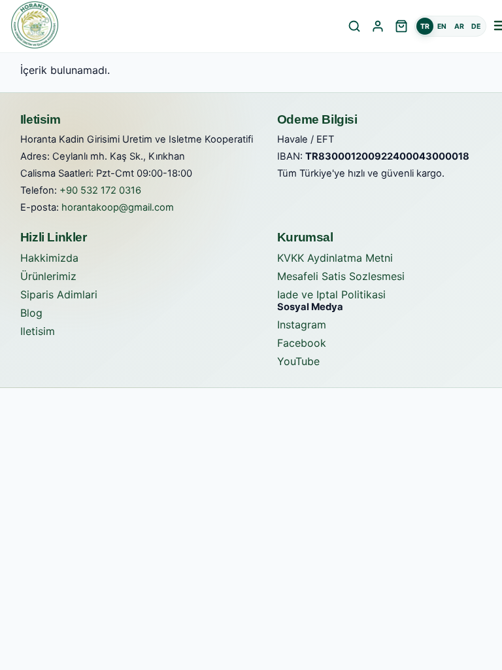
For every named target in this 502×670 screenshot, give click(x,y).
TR (424, 26)
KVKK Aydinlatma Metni (335, 257)
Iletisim (37, 331)
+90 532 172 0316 (100, 190)
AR (459, 26)
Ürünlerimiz (48, 276)
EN (441, 26)
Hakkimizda (49, 257)
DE (475, 26)
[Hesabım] (377, 26)
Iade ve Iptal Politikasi (331, 294)
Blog (31, 312)
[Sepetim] (401, 26)
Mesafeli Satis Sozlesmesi (341, 276)
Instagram (301, 324)
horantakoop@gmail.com (117, 207)
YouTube (298, 361)
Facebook (301, 342)
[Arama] (354, 26)
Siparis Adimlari (58, 294)
